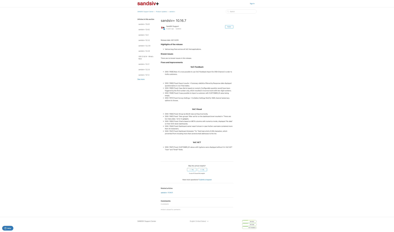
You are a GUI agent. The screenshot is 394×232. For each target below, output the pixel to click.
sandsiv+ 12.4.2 (144, 29)
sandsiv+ (172, 11)
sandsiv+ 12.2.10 (144, 46)
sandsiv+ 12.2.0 (144, 69)
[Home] (148, 5)
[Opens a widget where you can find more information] (7, 228)
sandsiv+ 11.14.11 (167, 193)
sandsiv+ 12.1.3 (144, 75)
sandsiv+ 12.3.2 (144, 40)
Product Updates (161, 11)
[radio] (191, 169)
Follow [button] (229, 26)
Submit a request (205, 180)
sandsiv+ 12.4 (143, 35)
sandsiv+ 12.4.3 (144, 24)
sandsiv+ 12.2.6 (144, 51)
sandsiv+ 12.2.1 (144, 64)
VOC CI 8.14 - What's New (146, 57)
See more (141, 79)
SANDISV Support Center (145, 11)
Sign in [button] (252, 3)
